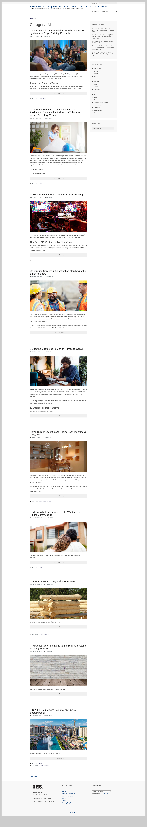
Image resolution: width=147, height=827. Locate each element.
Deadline (96, 79)
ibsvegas (46, 634)
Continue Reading (59, 93)
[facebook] (91, 3)
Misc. (40, 98)
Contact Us (65, 791)
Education (96, 81)
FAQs (64, 798)
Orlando (96, 99)
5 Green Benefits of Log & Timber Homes (52, 581)
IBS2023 (41, 634)
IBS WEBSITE (95, 11)
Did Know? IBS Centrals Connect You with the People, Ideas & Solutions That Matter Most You (103, 47)
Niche (44, 98)
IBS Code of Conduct (68, 793)
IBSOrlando (46, 570)
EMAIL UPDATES (106, 11)
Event (95, 84)
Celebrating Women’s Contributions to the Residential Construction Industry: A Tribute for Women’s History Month (55, 112)
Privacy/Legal (66, 803)
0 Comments (46, 36)
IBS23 (40, 570)
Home (31, 18)
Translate (105, 793)
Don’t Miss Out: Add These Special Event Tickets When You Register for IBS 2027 (103, 54)
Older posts (33, 777)
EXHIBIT (115, 11)
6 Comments (48, 715)
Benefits (96, 73)
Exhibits (96, 86)
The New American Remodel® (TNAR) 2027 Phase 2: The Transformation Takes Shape (102, 36)
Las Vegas (97, 89)
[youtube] (94, 3)
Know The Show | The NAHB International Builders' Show (68, 7)
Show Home (97, 107)
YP (94, 113)
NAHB (44, 421)
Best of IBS (97, 76)
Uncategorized (98, 110)
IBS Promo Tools (67, 796)
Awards (96, 71)
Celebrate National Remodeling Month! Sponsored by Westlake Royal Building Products (57, 32)
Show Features (47, 501)
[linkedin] (92, 3)
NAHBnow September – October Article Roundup (57, 194)
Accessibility (66, 800)
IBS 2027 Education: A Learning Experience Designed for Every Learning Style (103, 30)
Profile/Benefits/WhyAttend (101, 102)
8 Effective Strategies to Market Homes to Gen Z (56, 348)
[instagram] (96, 3)
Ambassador (97, 68)
